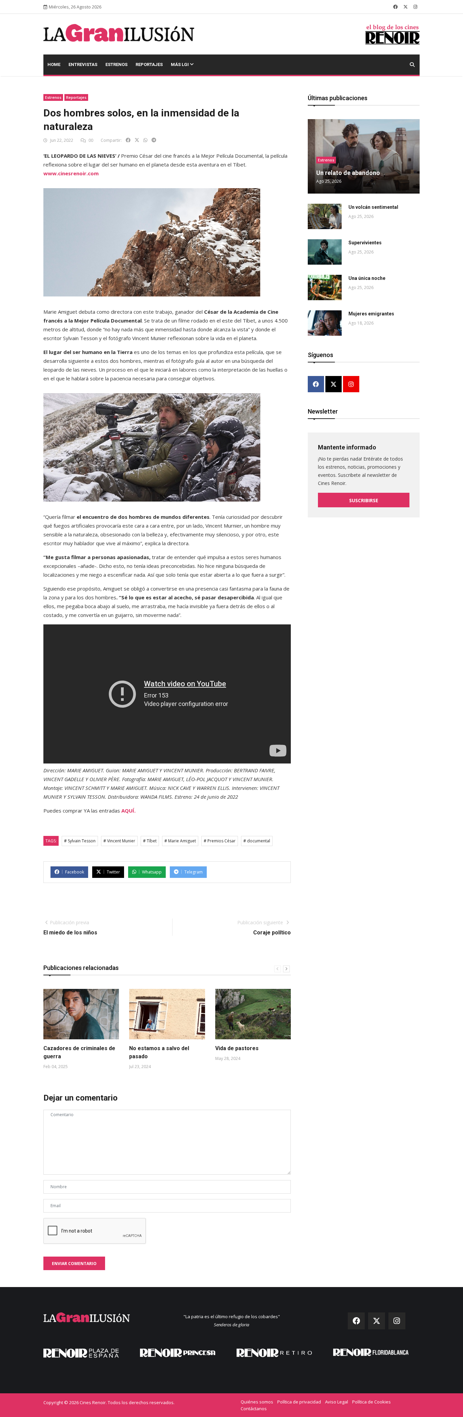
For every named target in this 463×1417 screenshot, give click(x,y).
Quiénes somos (257, 1402)
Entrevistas (82, 64)
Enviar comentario (74, 1263)
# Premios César (220, 841)
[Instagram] (351, 384)
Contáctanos (254, 1408)
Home (53, 64)
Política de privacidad (299, 1402)
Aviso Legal (336, 1402)
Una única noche (366, 278)
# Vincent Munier (119, 841)
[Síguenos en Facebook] (395, 7)
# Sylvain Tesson (80, 841)
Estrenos (116, 64)
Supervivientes (365, 242)
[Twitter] (333, 384)
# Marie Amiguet (180, 841)
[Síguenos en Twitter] (405, 7)
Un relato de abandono (348, 172)
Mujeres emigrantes (371, 313)
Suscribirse (363, 500)
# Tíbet (150, 841)
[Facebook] (316, 384)
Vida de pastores (237, 1048)
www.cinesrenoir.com (71, 173)
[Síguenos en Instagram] (415, 7)
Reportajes (149, 64)
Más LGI (180, 64)
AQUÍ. (128, 810)
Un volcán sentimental (373, 207)
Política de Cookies (371, 1402)
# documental (256, 841)
